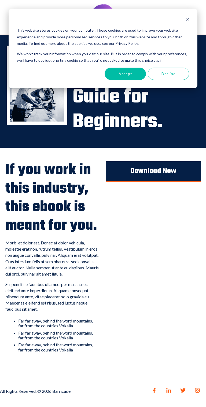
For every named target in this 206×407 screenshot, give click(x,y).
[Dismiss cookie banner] (187, 20)
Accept (125, 73)
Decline (168, 73)
